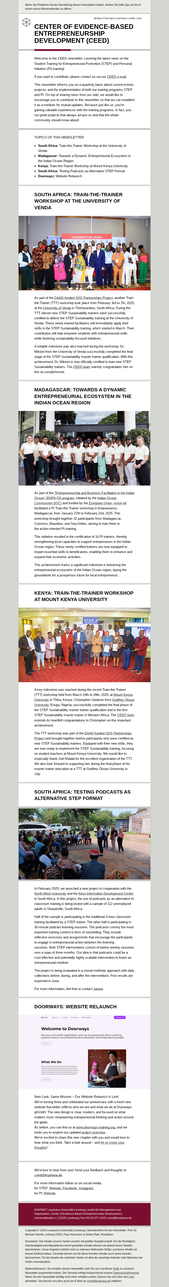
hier (127, 4)
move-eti (120, 503)
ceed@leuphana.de (48, 1175)
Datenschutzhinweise (126, 1272)
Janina (98, 989)
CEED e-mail (116, 76)
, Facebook (69, 1188)
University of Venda (57, 308)
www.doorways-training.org (95, 1127)
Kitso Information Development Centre (106, 893)
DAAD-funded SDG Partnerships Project (83, 298)
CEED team (81, 367)
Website (55, 1188)
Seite (116, 1268)
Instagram (86, 1188)
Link (131, 1276)
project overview (93, 1132)
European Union (100, 503)
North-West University (50, 893)
